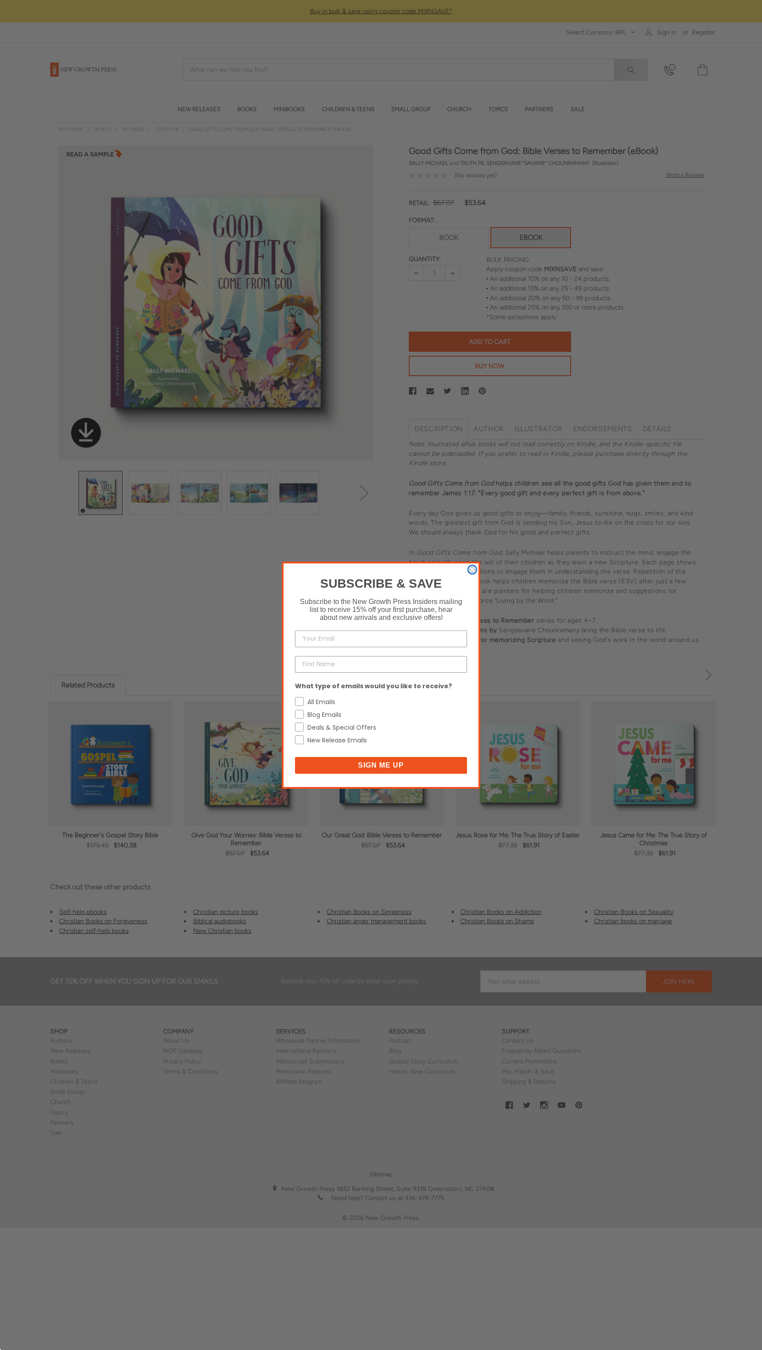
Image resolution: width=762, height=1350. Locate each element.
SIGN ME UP (381, 765)
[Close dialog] (472, 569)
